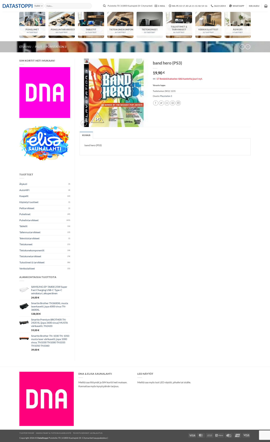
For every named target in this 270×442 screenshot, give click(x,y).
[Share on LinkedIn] (178, 103)
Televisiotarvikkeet (29, 238)
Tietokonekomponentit (31, 250)
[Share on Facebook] (155, 103)
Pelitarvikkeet (26, 208)
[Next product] (242, 46)
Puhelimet (24, 214)
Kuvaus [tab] (86, 135)
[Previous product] (247, 46)
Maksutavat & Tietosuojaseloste (53, 433)
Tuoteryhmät (26, 433)
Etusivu (25, 46)
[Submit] (104, 6)
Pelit (38, 46)
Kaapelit (23, 195)
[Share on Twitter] (161, 103)
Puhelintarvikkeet (29, 220)
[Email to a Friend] (167, 103)
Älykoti (23, 183)
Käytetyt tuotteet (28, 202)
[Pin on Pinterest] (172, 103)
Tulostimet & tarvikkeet (32, 262)
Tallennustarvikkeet (29, 232)
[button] (254, 6)
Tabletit (23, 226)
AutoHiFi (24, 190)
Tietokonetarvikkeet (30, 256)
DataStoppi (15, 5)
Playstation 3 (56, 46)
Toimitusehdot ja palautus (87, 433)
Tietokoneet (25, 244)
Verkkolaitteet (27, 268)
